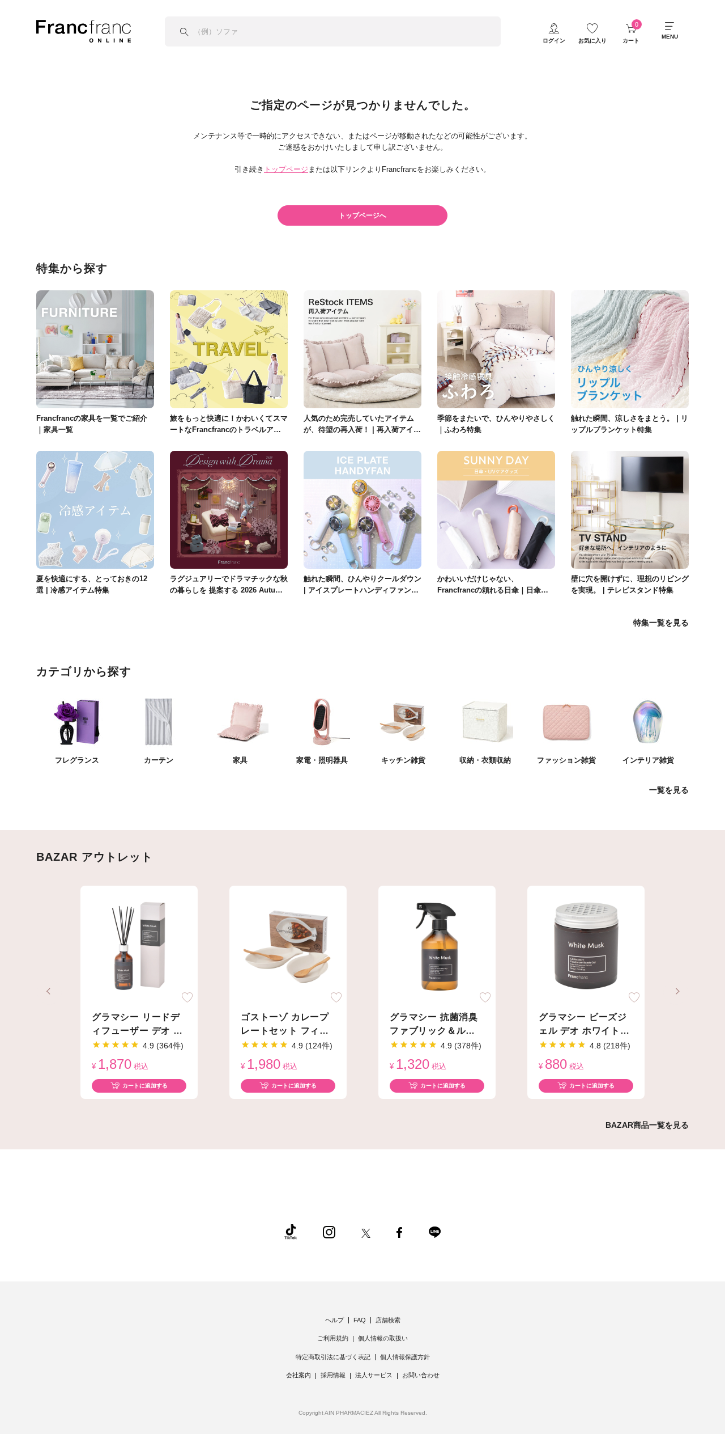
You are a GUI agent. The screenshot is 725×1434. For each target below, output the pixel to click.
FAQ (359, 1320)
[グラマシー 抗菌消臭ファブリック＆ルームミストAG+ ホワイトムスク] (437, 947)
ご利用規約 (332, 1338)
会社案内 (298, 1375)
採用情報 (333, 1375)
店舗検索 (388, 1320)
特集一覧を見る (661, 622)
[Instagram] (329, 1231)
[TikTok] (290, 1231)
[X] (366, 1231)
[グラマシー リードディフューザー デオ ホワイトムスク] (139, 947)
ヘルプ (334, 1320)
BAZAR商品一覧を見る (647, 1125)
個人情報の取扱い (383, 1338)
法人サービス (374, 1375)
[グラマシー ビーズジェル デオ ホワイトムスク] (586, 947)
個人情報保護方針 (405, 1356)
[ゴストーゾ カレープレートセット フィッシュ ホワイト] (288, 947)
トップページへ (362, 215)
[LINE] (434, 1231)
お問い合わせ (421, 1375)
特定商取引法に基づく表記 (333, 1356)
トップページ (286, 169)
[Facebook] (399, 1231)
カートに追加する (145, 1085)
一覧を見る (669, 789)
